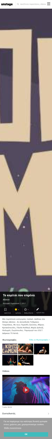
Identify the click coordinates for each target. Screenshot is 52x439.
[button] (49, 4)
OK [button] (26, 434)
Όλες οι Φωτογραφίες (39, 340)
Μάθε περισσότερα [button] (12, 428)
